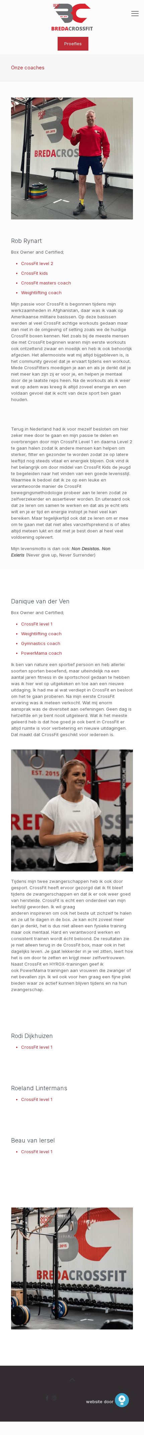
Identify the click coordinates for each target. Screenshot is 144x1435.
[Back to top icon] (72, 1380)
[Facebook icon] (47, 1398)
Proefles (73, 43)
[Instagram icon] (54, 1398)
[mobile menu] (135, 13)
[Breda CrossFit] (72, 16)
